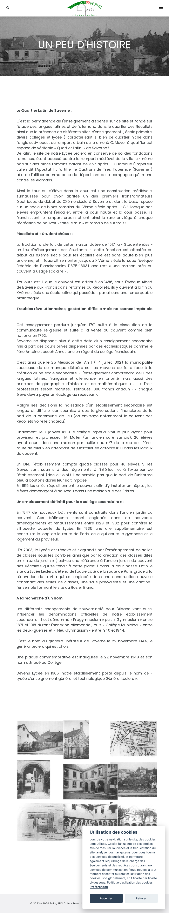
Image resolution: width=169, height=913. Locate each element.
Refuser (141, 898)
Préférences (99, 886)
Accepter (106, 898)
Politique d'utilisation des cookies (130, 882)
